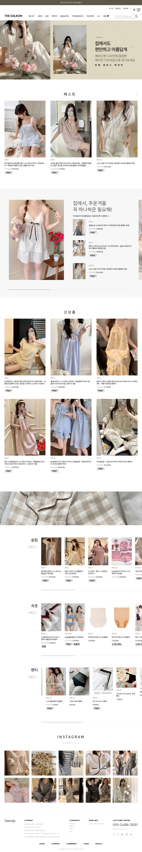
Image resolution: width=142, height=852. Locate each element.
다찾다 (136, 10)
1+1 (98, 16)
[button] (9, 46)
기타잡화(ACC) (78, 16)
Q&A (70, 831)
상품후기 (72, 826)
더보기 (32, 546)
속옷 (47, 16)
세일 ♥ (106, 16)
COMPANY (55, 844)
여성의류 (90, 16)
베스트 (32, 16)
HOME (41, 844)
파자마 (54, 16)
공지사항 (72, 824)
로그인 (111, 8)
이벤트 (71, 829)
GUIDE (86, 844)
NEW (40, 16)
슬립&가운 (64, 16)
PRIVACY (99, 844)
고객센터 (125, 8)
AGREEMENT (71, 844)
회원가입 (118, 8)
